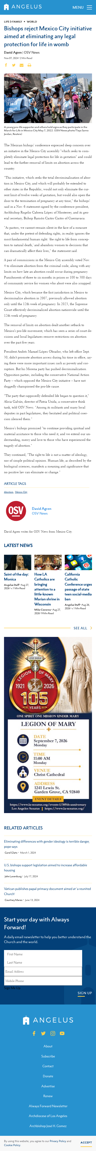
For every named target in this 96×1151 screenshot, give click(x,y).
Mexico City (21, 492)
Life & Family (13, 21)
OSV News (32, 52)
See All (80, 628)
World (32, 21)
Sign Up (85, 993)
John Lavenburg (13, 876)
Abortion (8, 492)
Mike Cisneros (42, 609)
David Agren (13, 52)
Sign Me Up (12, 988)
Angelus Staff (11, 584)
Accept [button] (86, 1142)
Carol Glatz (11, 852)
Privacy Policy (58, 1141)
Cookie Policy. (12, 1145)
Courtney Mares (13, 900)
